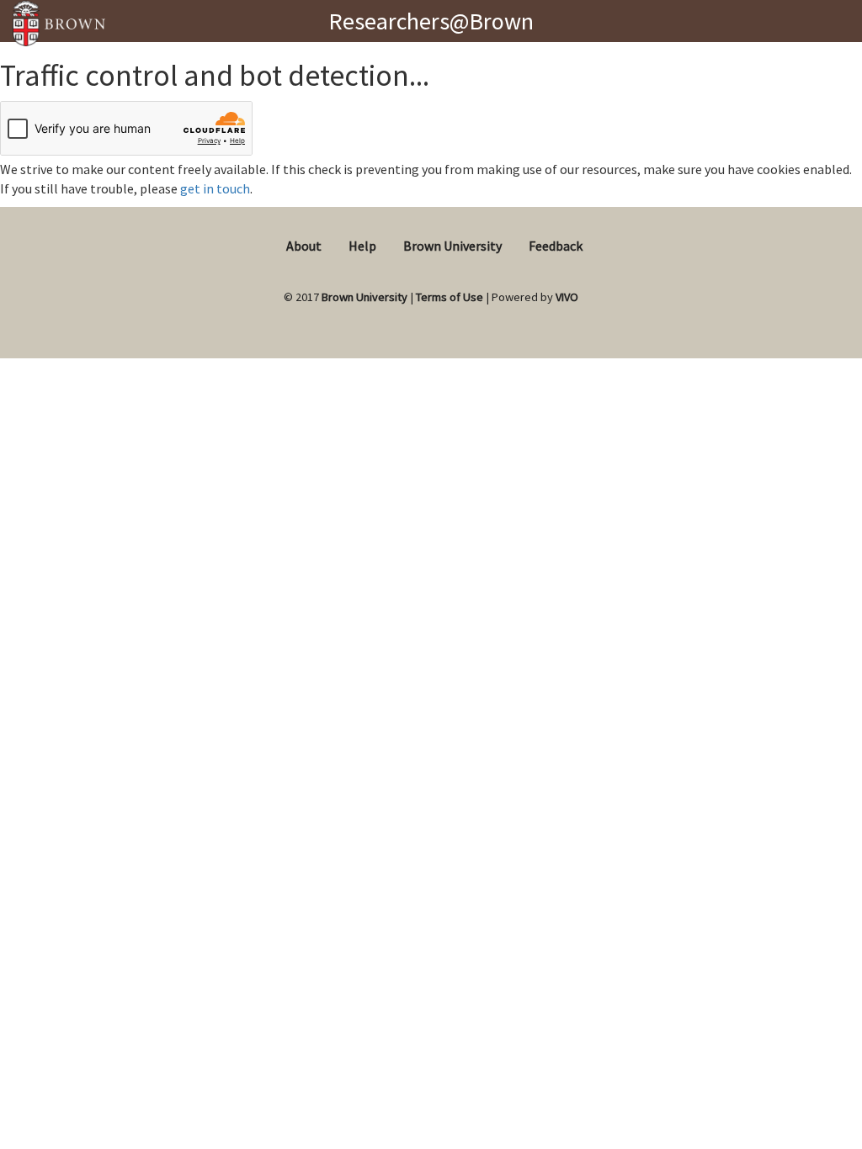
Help (362, 245)
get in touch (215, 188)
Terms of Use (449, 296)
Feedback (556, 245)
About (304, 245)
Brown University (452, 245)
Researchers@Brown (431, 21)
